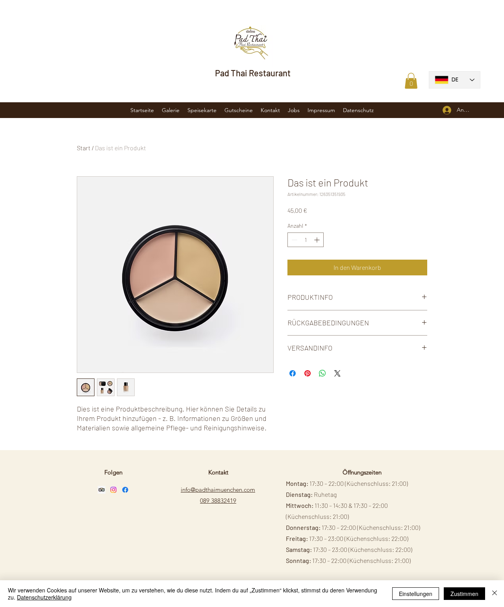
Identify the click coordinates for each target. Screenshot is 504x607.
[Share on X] (337, 373)
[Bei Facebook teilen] (292, 373)
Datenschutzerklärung (44, 597)
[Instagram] (113, 490)
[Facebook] (125, 490)
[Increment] (317, 240)
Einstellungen (415, 594)
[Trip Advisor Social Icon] (102, 490)
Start (84, 147)
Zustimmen (464, 594)
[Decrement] (293, 240)
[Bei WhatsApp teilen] (322, 373)
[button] (411, 81)
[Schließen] (494, 594)
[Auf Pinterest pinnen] (307, 373)
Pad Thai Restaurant (253, 73)
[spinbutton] (305, 240)
